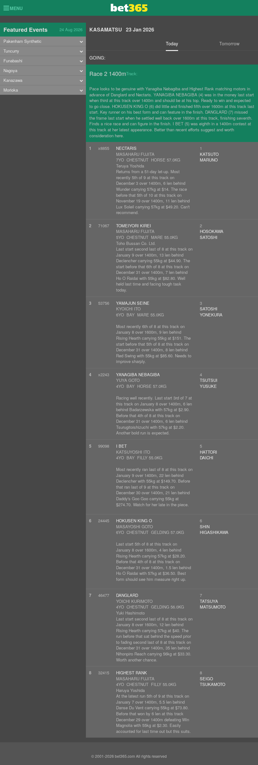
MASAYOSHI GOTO (134, 527)
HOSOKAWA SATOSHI (211, 234)
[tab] (43, 41)
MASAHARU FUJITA (135, 154)
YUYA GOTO (128, 380)
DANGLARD (127, 595)
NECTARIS (126, 148)
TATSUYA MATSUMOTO (213, 604)
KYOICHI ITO (128, 309)
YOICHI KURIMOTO (134, 601)
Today (172, 43)
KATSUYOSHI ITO (133, 452)
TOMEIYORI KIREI (133, 226)
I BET (121, 446)
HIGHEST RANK (131, 673)
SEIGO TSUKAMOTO (212, 682)
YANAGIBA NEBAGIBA (138, 374)
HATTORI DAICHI (208, 455)
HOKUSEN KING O (134, 521)
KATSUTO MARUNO (209, 157)
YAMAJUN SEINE (132, 303)
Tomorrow (229, 43)
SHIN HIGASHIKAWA (214, 530)
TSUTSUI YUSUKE (208, 383)
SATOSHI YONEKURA (211, 312)
